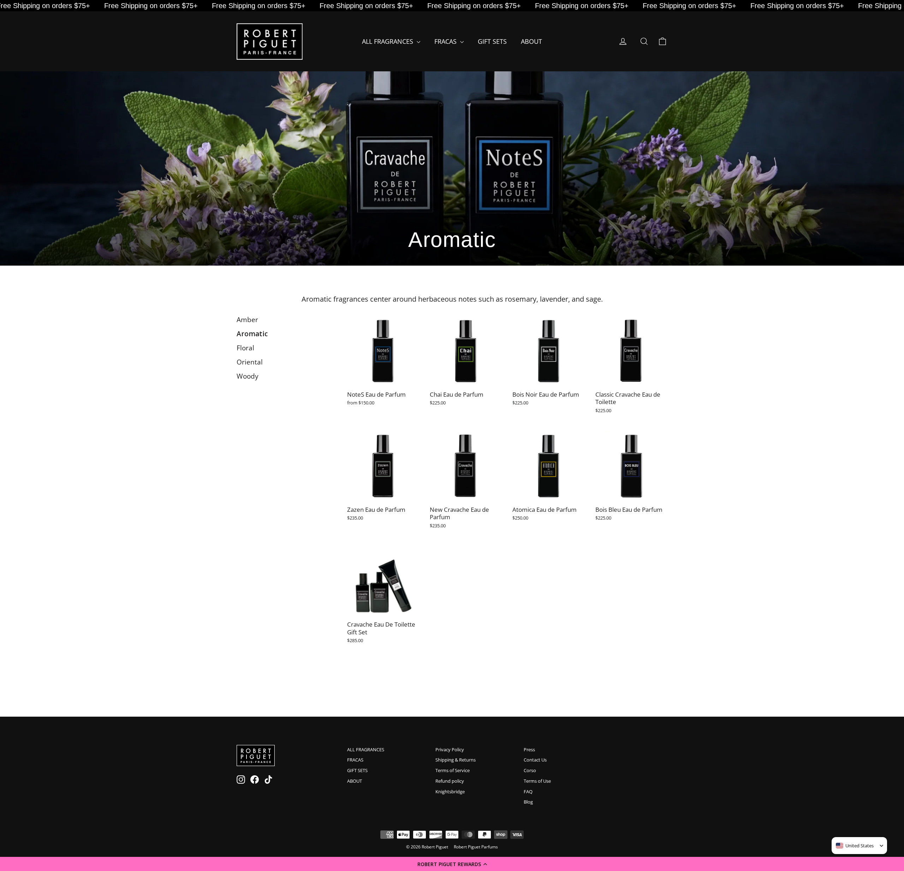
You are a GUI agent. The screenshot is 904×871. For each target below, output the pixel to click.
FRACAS (446, 41)
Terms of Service (452, 770)
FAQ (528, 791)
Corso (530, 770)
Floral (245, 347)
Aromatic (252, 333)
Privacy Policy (449, 749)
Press (529, 749)
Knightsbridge (450, 791)
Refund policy (449, 781)
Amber (247, 319)
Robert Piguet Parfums (476, 847)
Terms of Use (537, 781)
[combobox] (855, 845)
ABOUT (531, 41)
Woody (247, 376)
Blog (528, 802)
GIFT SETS (492, 41)
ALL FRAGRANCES (388, 41)
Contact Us (535, 760)
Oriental (250, 362)
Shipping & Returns (455, 760)
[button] (452, 864)
